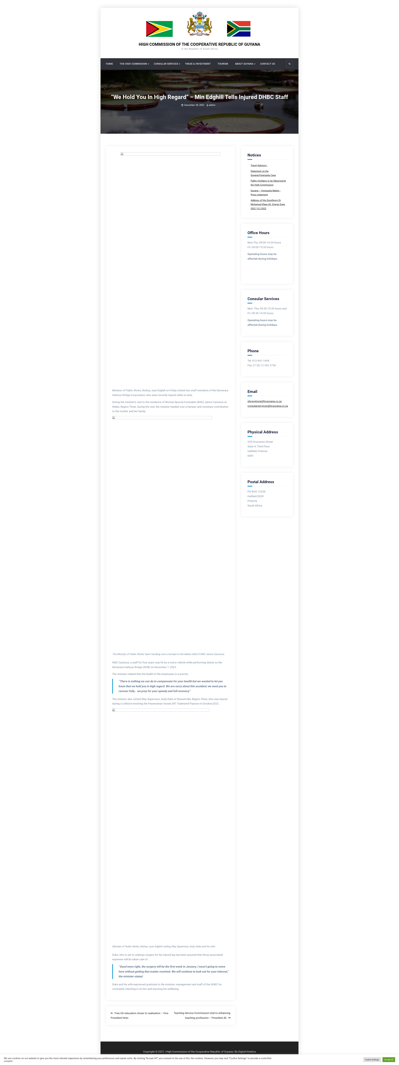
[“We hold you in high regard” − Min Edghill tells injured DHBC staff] (170, 269)
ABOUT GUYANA (244, 63)
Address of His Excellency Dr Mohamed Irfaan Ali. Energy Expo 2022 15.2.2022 (268, 204)
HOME (109, 63)
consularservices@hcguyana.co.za (268, 406)
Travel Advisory (259, 165)
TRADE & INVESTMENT (198, 63)
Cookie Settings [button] (372, 1059)
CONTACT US (267, 63)
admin (212, 105)
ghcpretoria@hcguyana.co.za (265, 401)
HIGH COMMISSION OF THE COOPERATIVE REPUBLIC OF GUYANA (199, 44)
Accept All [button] (388, 1059)
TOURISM (223, 63)
